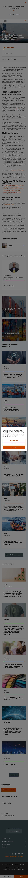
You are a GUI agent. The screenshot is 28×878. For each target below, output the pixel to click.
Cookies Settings (14, 440)
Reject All (14, 444)
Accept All (14, 447)
